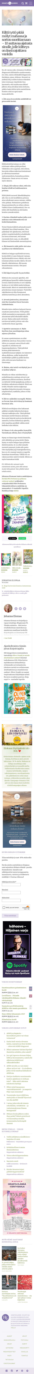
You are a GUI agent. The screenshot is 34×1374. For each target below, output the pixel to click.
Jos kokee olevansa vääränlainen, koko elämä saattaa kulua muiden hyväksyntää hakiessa (23, 1255)
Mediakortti (24, 1348)
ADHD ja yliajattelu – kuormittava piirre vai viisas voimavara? (18, 1035)
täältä (16, 491)
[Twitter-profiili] (20, 608)
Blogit (6, 586)
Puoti (9, 1356)
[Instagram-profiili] (24, 608)
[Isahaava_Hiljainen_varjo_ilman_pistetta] (17, 949)
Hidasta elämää (10, 3)
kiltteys (12, 593)
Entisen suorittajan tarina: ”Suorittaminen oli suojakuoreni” (9, 1295)
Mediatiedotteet (9, 1352)
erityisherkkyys (9, 591)
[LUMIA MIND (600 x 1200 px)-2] (17, 133)
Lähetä (23, 538)
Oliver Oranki (19, 593)
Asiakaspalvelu (9, 1340)
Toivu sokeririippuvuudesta (17, 1155)
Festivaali (24, 1340)
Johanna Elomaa (11, 580)
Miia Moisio (21, 1265)
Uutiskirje (9, 1348)
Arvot (24, 1336)
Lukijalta (5, 1300)
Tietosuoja (9, 1359)
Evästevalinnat (9, 1363)
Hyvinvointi (12, 586)
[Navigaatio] (30, 3)
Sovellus (24, 1352)
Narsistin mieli (12, 1161)
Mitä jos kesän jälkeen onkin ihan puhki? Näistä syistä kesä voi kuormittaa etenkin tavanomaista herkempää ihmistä (18, 1118)
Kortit (24, 1344)
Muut (3, 588)
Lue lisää (8, 638)
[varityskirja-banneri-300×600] (17, 1207)
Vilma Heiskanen (7, 1271)
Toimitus (24, 1356)
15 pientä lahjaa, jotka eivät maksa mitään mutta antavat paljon (8, 1266)
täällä (13, 1328)
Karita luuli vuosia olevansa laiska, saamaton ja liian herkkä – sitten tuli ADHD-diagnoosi (19, 1044)
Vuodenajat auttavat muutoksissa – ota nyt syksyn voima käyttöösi (25, 1296)
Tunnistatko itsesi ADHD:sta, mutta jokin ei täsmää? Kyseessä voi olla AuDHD (19, 1097)
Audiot (9, 1336)
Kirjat (9, 1344)
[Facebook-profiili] (16, 608)
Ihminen (19, 586)
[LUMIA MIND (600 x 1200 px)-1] (17, 819)
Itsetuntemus (26, 586)
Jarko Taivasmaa (23, 1302)
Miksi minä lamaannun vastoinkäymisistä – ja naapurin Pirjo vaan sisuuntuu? (19, 1089)
